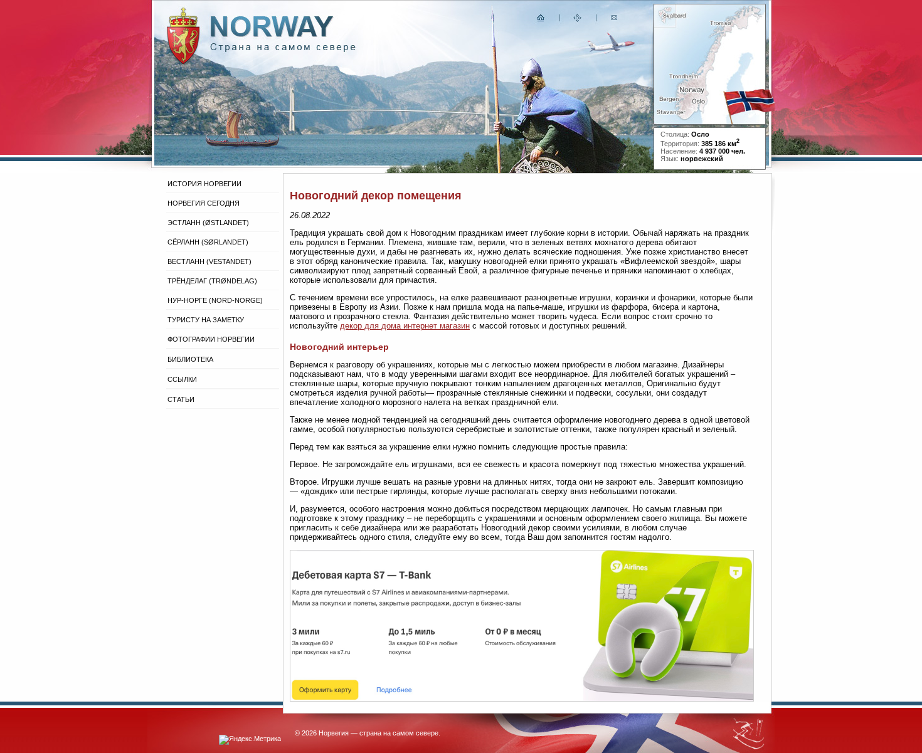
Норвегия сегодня (203, 203)
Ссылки (182, 379)
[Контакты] (615, 20)
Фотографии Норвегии (211, 339)
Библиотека (190, 359)
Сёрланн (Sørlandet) (207, 242)
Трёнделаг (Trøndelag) (212, 281)
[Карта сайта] (577, 20)
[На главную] (541, 20)
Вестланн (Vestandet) (209, 261)
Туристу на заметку (205, 320)
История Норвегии (204, 183)
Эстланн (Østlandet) (208, 222)
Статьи (180, 399)
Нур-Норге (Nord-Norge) (215, 300)
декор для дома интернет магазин (405, 325)
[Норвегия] (283, 49)
